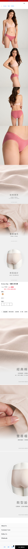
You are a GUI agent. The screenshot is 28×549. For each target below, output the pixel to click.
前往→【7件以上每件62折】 (10, 289)
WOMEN (4, 6)
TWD (2, 287)
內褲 (8, 6)
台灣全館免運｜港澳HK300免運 (14, 0)
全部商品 (12, 6)
